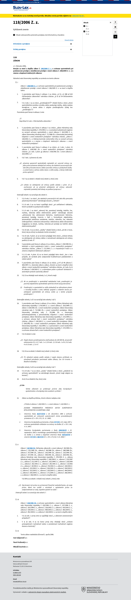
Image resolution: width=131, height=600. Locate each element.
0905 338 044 (17, 575)
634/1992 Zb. (31, 503)
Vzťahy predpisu (19, 49)
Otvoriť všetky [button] (69, 40)
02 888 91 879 (17, 572)
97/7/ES (57, 422)
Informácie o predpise (21, 44)
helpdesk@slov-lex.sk (19, 581)
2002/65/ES (62, 430)
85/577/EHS (41, 414)
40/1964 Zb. (31, 448)
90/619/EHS (66, 435)
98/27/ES (40, 437)
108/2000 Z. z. (46, 69)
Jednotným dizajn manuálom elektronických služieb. (47, 592)
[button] (110, 22)
